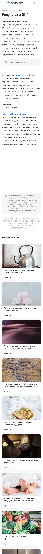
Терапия (19, 11)
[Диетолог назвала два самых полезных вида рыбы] (21, 414)
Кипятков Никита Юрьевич (24, 75)
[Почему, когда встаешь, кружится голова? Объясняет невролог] (21, 338)
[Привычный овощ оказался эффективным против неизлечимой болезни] (21, 528)
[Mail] (8, 3)
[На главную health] (16, 3)
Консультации (7, 11)
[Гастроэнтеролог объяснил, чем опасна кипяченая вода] (21, 262)
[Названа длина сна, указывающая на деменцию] (21, 452)
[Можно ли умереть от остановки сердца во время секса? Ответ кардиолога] (21, 490)
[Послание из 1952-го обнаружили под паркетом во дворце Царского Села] (21, 376)
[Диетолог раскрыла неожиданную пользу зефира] (21, 300)
